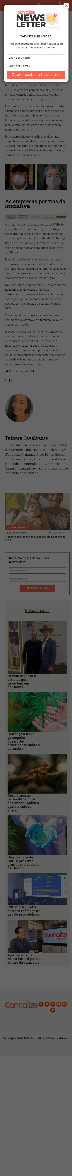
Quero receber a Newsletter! (36, 74)
